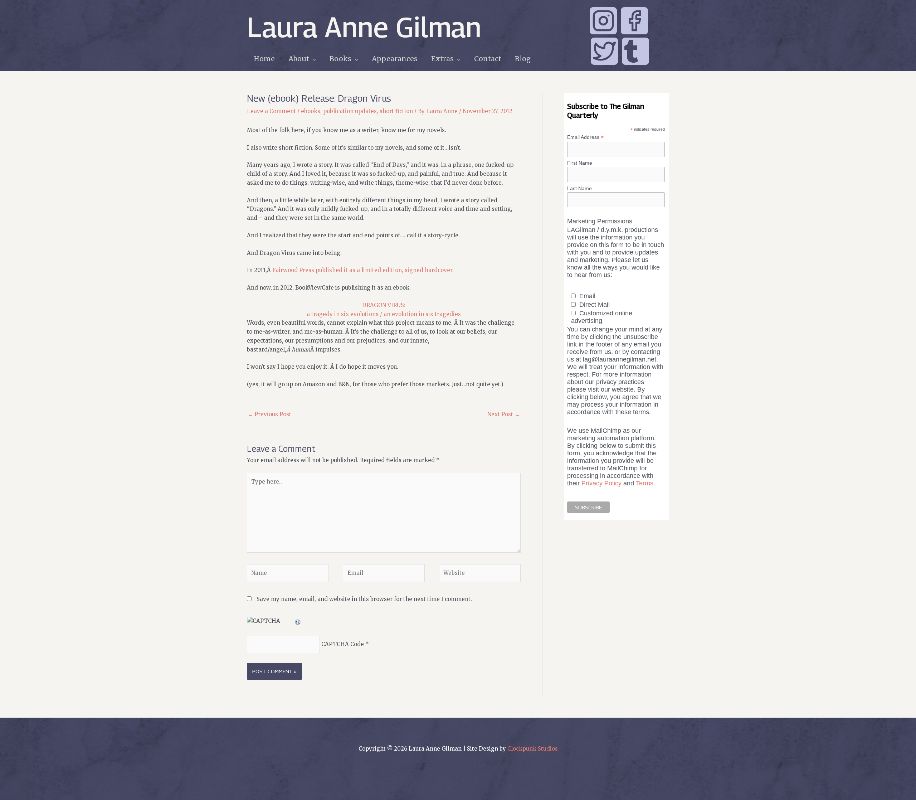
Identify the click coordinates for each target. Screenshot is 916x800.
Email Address (585, 137)
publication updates (350, 111)
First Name (579, 163)
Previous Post (269, 414)
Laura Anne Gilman (364, 27)
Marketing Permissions (599, 221)
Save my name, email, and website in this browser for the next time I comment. (364, 599)
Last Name (579, 188)
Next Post (503, 414)
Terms (644, 483)
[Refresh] (298, 620)
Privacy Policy (601, 483)
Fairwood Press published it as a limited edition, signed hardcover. (363, 270)
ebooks (310, 111)
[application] (312, 59)
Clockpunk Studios (532, 748)
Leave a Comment (271, 111)
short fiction (396, 111)
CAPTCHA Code (342, 644)
